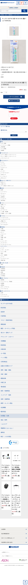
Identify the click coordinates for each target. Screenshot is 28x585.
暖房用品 (3, 411)
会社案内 (3, 529)
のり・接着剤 (4, 255)
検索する (14, 135)
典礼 (2, 264)
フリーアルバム (4, 288)
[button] (14, 442)
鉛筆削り (3, 196)
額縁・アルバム (4, 278)
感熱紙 (2, 150)
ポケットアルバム (5, 286)
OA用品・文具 (4, 14)
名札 (2, 239)
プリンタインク (4, 152)
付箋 (2, 228)
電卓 (2, 253)
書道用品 (3, 270)
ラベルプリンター (5, 258)
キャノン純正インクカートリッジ (8, 156)
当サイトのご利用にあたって (8, 538)
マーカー (3, 195)
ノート (2, 202)
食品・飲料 (4, 420)
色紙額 (2, 283)
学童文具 (3, 267)
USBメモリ (3, 184)
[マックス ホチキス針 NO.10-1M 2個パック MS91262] (14, 35)
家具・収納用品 (5, 391)
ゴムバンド (3, 234)
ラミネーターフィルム (6, 244)
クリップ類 (3, 251)
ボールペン (3, 193)
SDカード (3, 182)
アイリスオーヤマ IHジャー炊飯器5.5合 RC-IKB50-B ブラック (6, 499)
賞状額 (2, 279)
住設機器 (3, 407)
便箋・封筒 (3, 237)
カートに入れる (14, 96)
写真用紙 (3, 146)
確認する (14, 118)
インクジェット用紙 (5, 145)
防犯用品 (3, 345)
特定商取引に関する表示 (6, 542)
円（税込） (5, 476)
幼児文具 (3, 273)
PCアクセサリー (4, 160)
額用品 (2, 285)
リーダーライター (5, 172)
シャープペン (4, 191)
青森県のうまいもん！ (7, 428)
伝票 (2, 235)
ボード (2, 232)
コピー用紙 (3, 143)
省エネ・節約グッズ (6, 332)
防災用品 (3, 307)
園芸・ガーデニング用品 (8, 328)
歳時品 (3, 432)
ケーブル (3, 164)
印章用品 (3, 230)
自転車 (3, 312)
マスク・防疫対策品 (6, 320)
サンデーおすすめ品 (6, 303)
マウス (2, 162)
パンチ (2, 248)
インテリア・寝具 (6, 395)
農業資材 (3, 324)
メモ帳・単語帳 (4, 211)
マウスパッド (4, 167)
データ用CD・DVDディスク (7, 185)
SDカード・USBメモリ (6, 180)
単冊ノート (3, 204)
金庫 (2, 292)
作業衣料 (3, 349)
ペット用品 (4, 357)
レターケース (4, 294)
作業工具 (3, 382)
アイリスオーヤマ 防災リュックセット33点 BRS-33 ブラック (6, 469)
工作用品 (3, 275)
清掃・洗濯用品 (5, 399)
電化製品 (3, 386)
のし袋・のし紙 (4, 262)
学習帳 (2, 208)
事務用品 (10, 14)
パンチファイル (4, 217)
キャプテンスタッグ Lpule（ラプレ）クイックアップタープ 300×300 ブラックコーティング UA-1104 (16, 502)
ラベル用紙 (3, 148)
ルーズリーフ (4, 209)
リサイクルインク (5, 158)
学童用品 (3, 268)
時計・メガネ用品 (6, 436)
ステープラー (17, 14)
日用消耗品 (4, 361)
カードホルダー (4, 224)
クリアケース (4, 222)
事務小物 (3, 260)
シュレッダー (4, 241)
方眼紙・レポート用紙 (6, 213)
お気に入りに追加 (14, 100)
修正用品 (3, 200)
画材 (2, 272)
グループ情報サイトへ (7, 556)
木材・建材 (4, 374)
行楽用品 (3, 316)
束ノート (3, 206)
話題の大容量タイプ (6, 366)
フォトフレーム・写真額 (6, 281)
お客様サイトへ (5, 552)
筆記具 (2, 188)
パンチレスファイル (5, 219)
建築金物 (3, 378)
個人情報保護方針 (5, 533)
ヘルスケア (4, 424)
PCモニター (3, 178)
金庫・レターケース (5, 291)
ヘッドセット (4, 176)
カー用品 (3, 353)
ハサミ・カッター (5, 249)
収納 (2, 169)
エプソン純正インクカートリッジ (8, 154)
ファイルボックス (5, 296)
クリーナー (3, 165)
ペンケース (3, 198)
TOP (25, 583)
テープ (2, 256)
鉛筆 (2, 189)
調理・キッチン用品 (6, 403)
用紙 (2, 141)
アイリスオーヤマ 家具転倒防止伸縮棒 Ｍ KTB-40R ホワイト (16, 469)
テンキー (3, 171)
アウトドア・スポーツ (7, 336)
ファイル (3, 215)
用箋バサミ (3, 221)
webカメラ (3, 174)
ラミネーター (4, 242)
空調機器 (3, 341)
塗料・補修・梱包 (6, 370)
